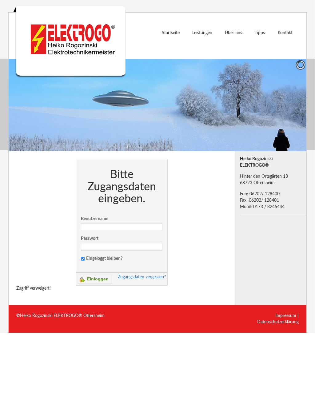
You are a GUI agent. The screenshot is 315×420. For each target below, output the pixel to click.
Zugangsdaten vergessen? (142, 277)
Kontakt (285, 33)
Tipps (260, 33)
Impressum (285, 316)
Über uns (233, 33)
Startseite (171, 33)
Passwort (89, 238)
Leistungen (202, 33)
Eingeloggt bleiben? (104, 258)
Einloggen (97, 278)
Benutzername (94, 219)
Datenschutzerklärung (278, 322)
